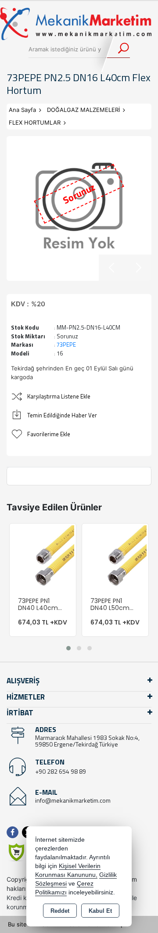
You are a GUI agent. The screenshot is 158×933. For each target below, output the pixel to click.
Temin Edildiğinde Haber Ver (62, 415)
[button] (68, 648)
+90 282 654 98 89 (60, 771)
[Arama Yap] (118, 49)
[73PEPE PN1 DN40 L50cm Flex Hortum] (115, 556)
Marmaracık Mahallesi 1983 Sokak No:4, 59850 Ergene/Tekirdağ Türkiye (87, 741)
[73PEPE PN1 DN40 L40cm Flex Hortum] (42, 556)
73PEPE (66, 344)
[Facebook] (14, 832)
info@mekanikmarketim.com (73, 800)
